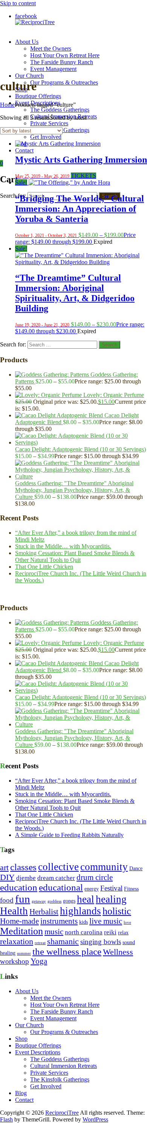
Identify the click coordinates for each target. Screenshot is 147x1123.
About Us (26, 41)
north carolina (84, 932)
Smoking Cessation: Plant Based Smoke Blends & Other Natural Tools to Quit (75, 556)
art (4, 867)
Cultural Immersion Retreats (63, 1066)
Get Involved (45, 137)
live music (105, 921)
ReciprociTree (62, 1112)
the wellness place (66, 951)
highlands (80, 911)
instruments (59, 921)
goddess (54, 901)
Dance (135, 868)
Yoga (39, 961)
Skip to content (18, 3)
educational (61, 887)
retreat (40, 943)
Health (14, 911)
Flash (6, 1119)
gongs (69, 901)
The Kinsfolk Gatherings (59, 1079)
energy (91, 889)
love (127, 922)
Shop (21, 1038)
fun (22, 899)
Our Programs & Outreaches (64, 82)
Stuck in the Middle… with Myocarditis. (63, 546)
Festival (111, 888)
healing (111, 899)
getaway (39, 901)
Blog (21, 1093)
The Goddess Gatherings (59, 109)
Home (7, 105)
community (104, 866)
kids (83, 922)
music (53, 932)
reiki (110, 932)
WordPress (95, 1119)
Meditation (21, 931)
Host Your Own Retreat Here (65, 55)
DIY (7, 877)
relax (123, 932)
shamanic (63, 941)
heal (85, 899)
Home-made (19, 921)
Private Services (49, 123)
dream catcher (56, 877)
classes (23, 867)
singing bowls (100, 942)
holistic (117, 911)
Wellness (118, 952)
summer (24, 953)
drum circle (95, 877)
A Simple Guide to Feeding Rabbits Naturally (69, 835)
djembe (26, 877)
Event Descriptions (37, 1052)
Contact (24, 150)
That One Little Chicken (44, 566)
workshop (14, 961)
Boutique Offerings (38, 96)
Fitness (131, 889)
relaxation (16, 941)
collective (58, 866)
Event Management (53, 69)
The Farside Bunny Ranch (61, 62)
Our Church (29, 75)
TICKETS (83, 175)
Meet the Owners (50, 48)
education (18, 887)
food (7, 900)
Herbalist (43, 912)
